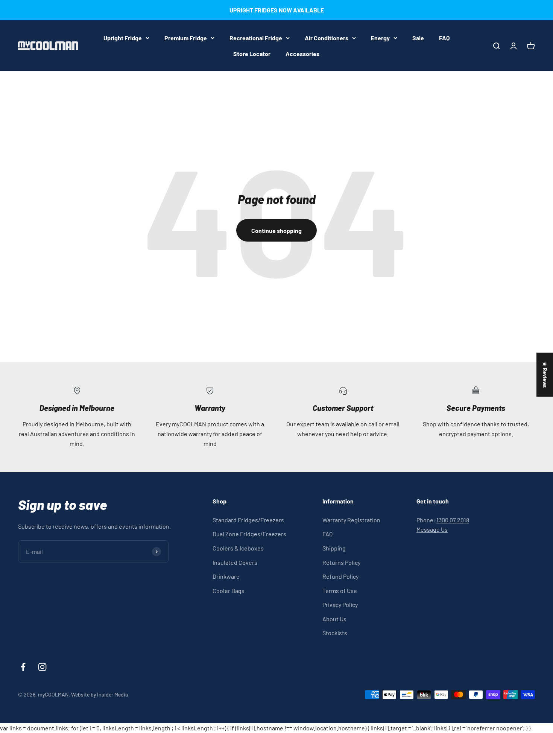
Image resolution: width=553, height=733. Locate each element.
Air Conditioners (326, 37)
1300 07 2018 (452, 519)
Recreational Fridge (255, 37)
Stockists (334, 632)
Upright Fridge (122, 37)
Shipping (334, 548)
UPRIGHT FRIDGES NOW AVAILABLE (276, 10)
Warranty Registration (351, 519)
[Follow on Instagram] (42, 667)
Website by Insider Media (99, 694)
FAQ (444, 37)
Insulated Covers (235, 562)
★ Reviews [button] (545, 375)
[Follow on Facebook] (23, 667)
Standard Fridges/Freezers (248, 519)
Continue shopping (276, 230)
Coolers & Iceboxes (238, 548)
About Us (334, 618)
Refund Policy (340, 576)
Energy (380, 37)
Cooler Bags (229, 590)
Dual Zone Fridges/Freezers (249, 533)
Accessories (302, 53)
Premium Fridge (185, 37)
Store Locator (251, 53)
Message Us (432, 529)
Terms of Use (339, 590)
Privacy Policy (340, 604)
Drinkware (226, 576)
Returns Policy (341, 562)
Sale (418, 37)
